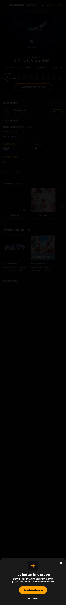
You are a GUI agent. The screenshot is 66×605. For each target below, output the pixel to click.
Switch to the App (33, 590)
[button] (33, 302)
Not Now (33, 598)
